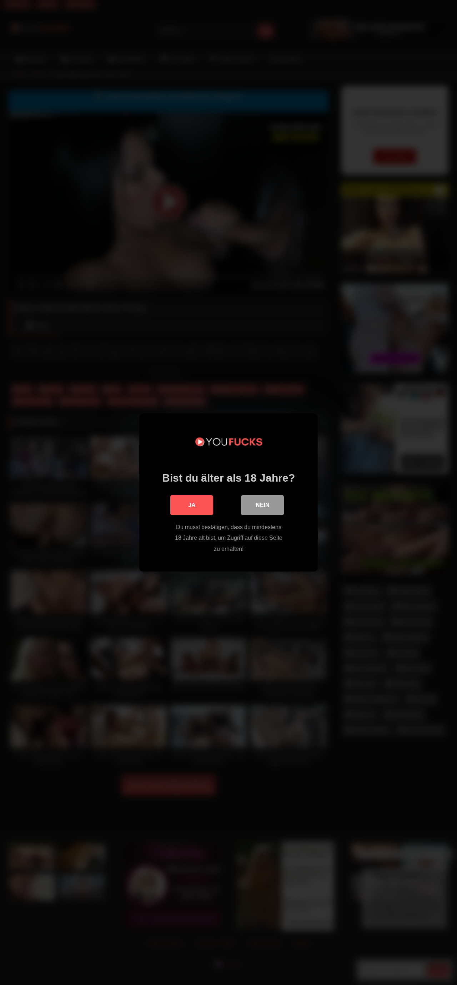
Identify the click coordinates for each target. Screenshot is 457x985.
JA (192, 505)
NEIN (263, 505)
